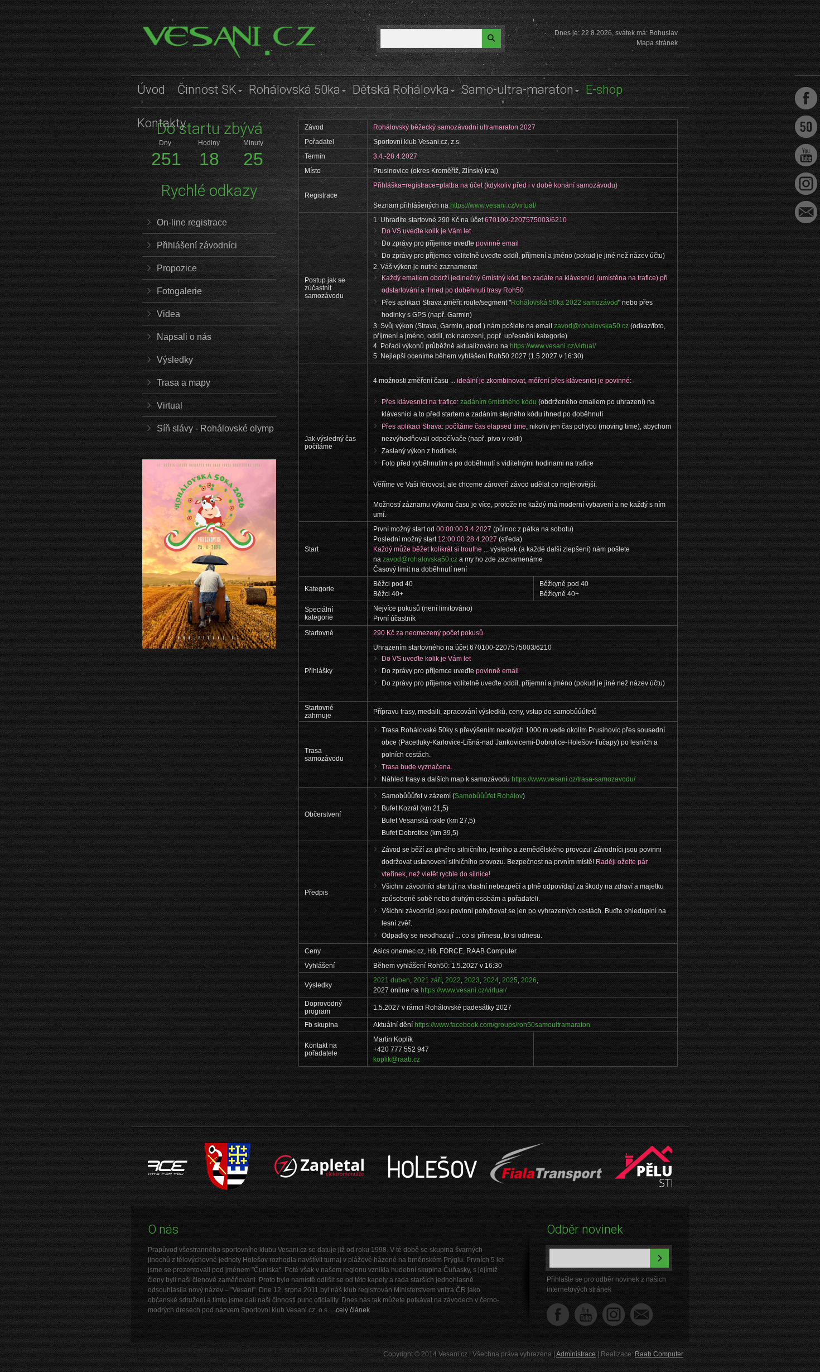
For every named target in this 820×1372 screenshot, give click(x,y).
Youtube (806, 155)
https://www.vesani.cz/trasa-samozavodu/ (573, 779)
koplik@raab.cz (396, 1059)
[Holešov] (387, 1148)
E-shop (604, 90)
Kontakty (161, 123)
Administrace (576, 1354)
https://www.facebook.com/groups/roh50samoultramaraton (502, 1025)
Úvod (151, 90)
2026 (529, 980)
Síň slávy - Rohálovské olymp (215, 428)
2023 (472, 980)
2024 (491, 980)
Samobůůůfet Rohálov (489, 796)
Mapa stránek (657, 43)
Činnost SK (207, 90)
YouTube (586, 1314)
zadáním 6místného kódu (498, 402)
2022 (453, 980)
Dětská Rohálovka (401, 90)
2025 (510, 980)
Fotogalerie (179, 291)
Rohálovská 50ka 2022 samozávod (564, 302)
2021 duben (391, 980)
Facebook (558, 1314)
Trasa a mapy (183, 382)
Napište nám (641, 1314)
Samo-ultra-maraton (517, 90)
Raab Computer (659, 1354)
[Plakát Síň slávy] (209, 646)
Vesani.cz (174, 31)
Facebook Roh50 (806, 127)
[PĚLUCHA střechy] (614, 1148)
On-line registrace (192, 222)
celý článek (353, 1310)
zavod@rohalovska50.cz (591, 326)
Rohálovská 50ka (294, 90)
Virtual (169, 405)
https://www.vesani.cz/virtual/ (493, 205)
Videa (168, 314)
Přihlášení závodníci (197, 245)
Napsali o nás (184, 337)
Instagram (613, 1314)
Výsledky (175, 359)
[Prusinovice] (182, 1148)
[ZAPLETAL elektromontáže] (274, 1148)
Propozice (177, 268)
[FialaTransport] (500, 1148)
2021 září (427, 980)
